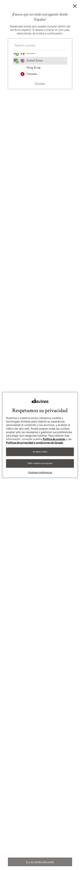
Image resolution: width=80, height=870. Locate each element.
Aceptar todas (40, 451)
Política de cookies (54, 439)
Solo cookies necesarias (40, 463)
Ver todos (40, 83)
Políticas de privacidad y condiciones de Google (34, 442)
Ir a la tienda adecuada (40, 862)
